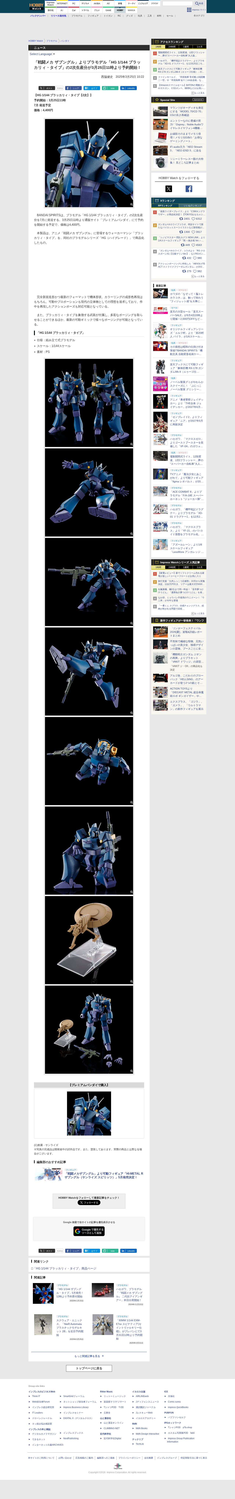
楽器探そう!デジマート (115, 1401)
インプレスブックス (73, 1433)
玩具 (140, 15)
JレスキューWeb (144, 1412)
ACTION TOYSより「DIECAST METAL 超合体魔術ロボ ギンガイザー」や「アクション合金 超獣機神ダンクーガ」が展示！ (187, 696)
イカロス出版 (138, 1391)
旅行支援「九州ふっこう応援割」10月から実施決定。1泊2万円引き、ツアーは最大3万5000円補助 (181, 584)
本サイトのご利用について (41, 1458)
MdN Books (141, 1428)
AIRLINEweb (142, 1396)
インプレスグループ (167, 1458)
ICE (166, 1391)
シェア (76, 88)
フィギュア (93, 15)
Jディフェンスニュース (147, 1401)
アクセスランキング (171, 41)
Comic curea (174, 1401)
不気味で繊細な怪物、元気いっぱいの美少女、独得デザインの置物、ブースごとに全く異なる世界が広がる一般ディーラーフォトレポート (186, 648)
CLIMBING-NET (112, 1428)
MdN (134, 1423)
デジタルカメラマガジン (44, 1434)
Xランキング (167, 200)
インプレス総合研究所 (43, 1407)
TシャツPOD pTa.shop (180, 1427)
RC (119, 15)
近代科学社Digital (112, 1438)
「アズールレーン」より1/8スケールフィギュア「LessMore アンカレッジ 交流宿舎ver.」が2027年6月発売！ (187, 552)
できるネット (38, 1439)
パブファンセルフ (177, 1417)
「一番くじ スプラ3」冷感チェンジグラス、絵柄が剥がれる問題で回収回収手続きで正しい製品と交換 (181, 608)
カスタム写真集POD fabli (181, 1433)
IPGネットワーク (172, 1423)
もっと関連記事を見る (87, 1356)
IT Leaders (37, 1412)
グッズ (129, 15)
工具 (149, 15)
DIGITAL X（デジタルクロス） (78, 1418)
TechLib (140, 1444)
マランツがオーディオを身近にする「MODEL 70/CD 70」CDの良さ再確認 (187, 111)
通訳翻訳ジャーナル (146, 1407)
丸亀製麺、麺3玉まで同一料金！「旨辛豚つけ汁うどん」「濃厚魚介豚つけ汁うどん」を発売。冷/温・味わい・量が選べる (180, 592)
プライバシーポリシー (129, 1458)
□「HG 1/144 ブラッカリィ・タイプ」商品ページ (63, 1268)
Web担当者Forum (41, 1401)
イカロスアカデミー (146, 1418)
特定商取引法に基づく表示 (194, 1458)
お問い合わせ (65, 1458)
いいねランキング (193, 205)
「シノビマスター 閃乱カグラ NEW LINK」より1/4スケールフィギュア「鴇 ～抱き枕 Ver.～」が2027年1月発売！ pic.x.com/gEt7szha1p (181, 240)
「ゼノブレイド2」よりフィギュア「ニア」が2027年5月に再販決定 (186, 421)
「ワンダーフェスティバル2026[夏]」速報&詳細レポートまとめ (186, 632)
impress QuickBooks (178, 1407)
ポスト (49, 88)
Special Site (167, 100)
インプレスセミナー (73, 1412)
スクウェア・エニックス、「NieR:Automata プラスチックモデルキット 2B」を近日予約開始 (69, 1327)
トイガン (108, 15)
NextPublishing (71, 1438)
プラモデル (76, 15)
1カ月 (200, 47)
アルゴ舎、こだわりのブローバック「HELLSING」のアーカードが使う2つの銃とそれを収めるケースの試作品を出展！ (186, 683)
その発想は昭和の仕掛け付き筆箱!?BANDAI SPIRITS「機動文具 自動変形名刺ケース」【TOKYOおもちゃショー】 (186, 354)
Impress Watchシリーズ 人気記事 (180, 562)
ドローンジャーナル (42, 1418)
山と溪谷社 (105, 1418)
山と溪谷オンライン (114, 1423)
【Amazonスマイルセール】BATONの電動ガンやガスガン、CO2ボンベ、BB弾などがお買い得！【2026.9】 (181, 88)
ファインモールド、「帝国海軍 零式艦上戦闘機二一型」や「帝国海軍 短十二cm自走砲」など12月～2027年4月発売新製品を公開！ (181, 80)
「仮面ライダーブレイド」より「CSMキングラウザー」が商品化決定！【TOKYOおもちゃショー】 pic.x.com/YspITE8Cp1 (181, 214)
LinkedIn (131, 88)
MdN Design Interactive (147, 1434)
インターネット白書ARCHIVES (47, 1445)
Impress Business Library (75, 1407)
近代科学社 (105, 1434)
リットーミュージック (115, 1396)
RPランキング (165, 205)
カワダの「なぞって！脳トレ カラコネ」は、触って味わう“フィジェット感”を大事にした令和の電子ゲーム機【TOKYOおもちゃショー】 (186, 301)
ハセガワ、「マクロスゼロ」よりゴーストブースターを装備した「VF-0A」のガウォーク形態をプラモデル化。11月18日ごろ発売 (186, 446)
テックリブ (137, 1439)
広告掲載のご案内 (84, 1458)
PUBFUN (169, 1412)
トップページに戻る (89, 1368)
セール (170, 15)
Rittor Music (106, 1391)
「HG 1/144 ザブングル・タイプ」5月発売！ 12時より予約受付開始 (71, 1293)
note (113, 88)
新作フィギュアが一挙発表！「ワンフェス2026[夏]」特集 (182, 621)
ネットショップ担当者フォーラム (79, 1401)
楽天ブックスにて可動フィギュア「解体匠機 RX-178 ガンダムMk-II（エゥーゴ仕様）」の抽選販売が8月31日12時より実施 (181, 72)
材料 (159, 15)
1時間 (158, 47)
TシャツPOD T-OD (114, 1407)
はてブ (94, 88)
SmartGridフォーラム (73, 1396)
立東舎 (107, 1412)
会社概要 (148, 1458)
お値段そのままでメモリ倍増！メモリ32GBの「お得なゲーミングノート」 (186, 137)
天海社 (171, 1396)
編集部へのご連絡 (106, 1458)
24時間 (172, 47)
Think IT (36, 1396)
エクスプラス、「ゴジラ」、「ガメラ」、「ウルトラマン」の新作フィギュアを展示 (186, 705)
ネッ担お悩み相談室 (42, 1423)
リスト (60, 88)
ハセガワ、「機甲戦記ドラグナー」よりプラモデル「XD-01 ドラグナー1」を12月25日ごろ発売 (181, 63)
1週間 (186, 47)
